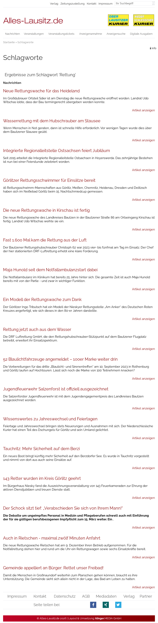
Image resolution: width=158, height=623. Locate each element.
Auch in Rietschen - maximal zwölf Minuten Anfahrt (51, 538)
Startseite (9, 42)
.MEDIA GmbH (108, 618)
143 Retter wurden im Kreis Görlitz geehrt (42, 478)
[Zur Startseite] (53, 18)
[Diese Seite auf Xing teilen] (106, 605)
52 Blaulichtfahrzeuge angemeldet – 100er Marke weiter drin (60, 359)
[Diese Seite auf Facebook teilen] (93, 605)
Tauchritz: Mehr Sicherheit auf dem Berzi (41, 448)
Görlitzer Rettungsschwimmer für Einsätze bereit (49, 180)
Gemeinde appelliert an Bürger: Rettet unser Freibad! (53, 567)
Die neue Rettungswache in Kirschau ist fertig (46, 210)
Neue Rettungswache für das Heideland (41, 90)
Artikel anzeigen (143, 110)
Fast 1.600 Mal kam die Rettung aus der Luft (45, 240)
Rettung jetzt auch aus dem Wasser (37, 329)
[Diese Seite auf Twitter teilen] (118, 605)
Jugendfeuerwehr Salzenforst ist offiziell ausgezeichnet (55, 388)
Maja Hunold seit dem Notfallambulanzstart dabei (50, 269)
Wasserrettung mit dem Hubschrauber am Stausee (51, 120)
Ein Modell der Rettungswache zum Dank (42, 299)
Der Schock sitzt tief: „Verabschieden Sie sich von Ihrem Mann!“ (63, 508)
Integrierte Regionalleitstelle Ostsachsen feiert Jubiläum (56, 150)
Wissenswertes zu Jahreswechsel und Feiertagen (50, 418)
